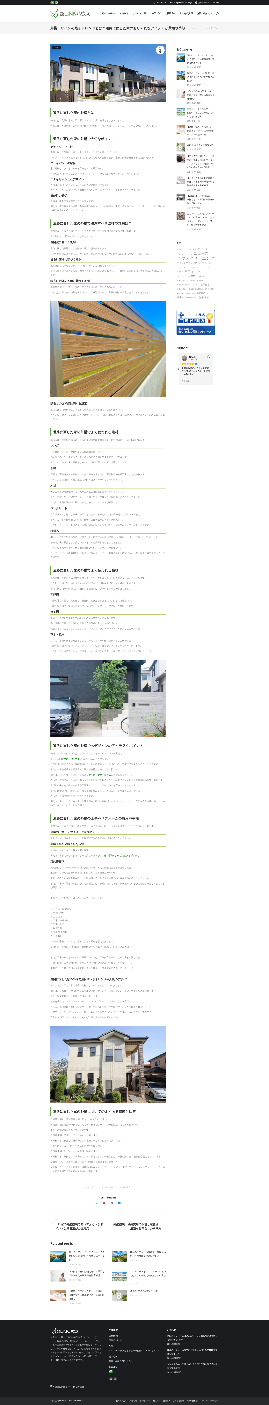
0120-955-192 (161, 3)
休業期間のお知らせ (202, 289)
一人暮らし (201, 276)
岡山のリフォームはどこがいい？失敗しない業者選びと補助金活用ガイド (87, 1256)
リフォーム (192, 271)
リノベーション (205, 267)
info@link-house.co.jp (182, 3)
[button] (213, 369)
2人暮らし (180, 249)
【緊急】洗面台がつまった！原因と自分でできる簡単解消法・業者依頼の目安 (87, 1295)
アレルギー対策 (190, 249)
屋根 (193, 293)
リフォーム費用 (186, 275)
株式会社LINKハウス (60, 1401)
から (111, 1187)
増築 (212, 289)
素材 (195, 298)
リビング (180, 272)
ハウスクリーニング (196, 258)
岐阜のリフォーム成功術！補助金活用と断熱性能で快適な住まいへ (148, 1254)
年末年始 (200, 293)
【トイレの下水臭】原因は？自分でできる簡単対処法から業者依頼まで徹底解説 (200, 182)
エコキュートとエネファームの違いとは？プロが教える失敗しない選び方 (148, 1275)
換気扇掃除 (189, 298)
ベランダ (195, 267)
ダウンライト (181, 254)
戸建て (180, 297)
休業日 (191, 289)
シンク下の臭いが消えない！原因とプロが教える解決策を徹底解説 (87, 1273)
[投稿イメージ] (58, 1256)
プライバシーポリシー (209, 1401)
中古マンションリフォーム (186, 280)
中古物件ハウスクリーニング (187, 285)
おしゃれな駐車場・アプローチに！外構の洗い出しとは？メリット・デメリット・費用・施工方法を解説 (200, 219)
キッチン (203, 248)
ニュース (56, 47)
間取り (205, 297)
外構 (183, 293)
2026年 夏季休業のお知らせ (144, 1291)
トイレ (190, 254)
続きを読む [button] (186, 381)
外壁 (178, 293)
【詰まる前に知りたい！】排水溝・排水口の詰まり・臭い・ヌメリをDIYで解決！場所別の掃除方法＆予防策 (200, 162)
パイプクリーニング (187, 262)
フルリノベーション (184, 267)
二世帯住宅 (204, 284)
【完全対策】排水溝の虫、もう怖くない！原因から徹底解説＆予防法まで (200, 199)
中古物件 (200, 280)
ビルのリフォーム (205, 263)
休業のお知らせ (182, 289)
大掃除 (188, 293)
